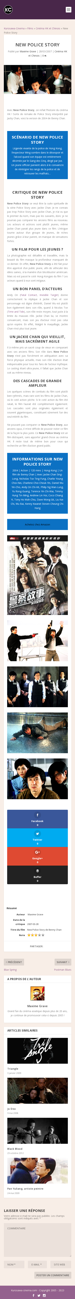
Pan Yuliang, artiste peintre (25, 1188)
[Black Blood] (37, 1131)
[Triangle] (37, 1051)
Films (30, 28)
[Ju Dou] (37, 1091)
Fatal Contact (29, 295)
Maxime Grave (28, 51)
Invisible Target (49, 295)
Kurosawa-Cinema (14, 28)
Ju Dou (11, 1108)
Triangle (12, 1068)
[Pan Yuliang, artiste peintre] (37, 1171)
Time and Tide (16, 311)
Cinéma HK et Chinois (48, 28)
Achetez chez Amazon (37, 524)
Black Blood (14, 1148)
